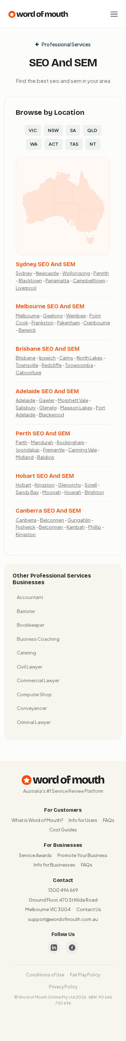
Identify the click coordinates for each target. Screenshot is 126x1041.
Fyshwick (25, 527)
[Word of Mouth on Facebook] (72, 947)
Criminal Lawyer (33, 722)
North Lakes (90, 358)
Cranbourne (96, 322)
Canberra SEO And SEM (48, 510)
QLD (92, 130)
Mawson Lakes (76, 407)
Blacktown (30, 280)
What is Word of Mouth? (37, 820)
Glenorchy (69, 485)
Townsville (27, 365)
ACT (53, 144)
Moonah (51, 492)
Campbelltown (89, 280)
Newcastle (47, 273)
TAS (74, 144)
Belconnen (52, 520)
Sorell (91, 485)
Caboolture (28, 372)
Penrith (101, 273)
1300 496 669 (63, 890)
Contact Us (88, 909)
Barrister (26, 611)
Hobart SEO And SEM (45, 476)
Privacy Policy (63, 986)
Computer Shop (34, 694)
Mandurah (42, 442)
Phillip (94, 527)
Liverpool (26, 288)
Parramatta (57, 280)
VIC (33, 130)
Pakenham (68, 322)
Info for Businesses (54, 865)
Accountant (30, 597)
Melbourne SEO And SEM (50, 306)
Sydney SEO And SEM (45, 264)
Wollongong (76, 273)
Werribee (76, 315)
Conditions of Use (45, 974)
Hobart (23, 485)
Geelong (53, 315)
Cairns (66, 358)
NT (93, 144)
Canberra (26, 520)
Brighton (94, 492)
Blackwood (51, 414)
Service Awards (35, 855)
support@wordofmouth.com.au (63, 919)
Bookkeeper (30, 625)
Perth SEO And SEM (43, 433)
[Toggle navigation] (114, 14)
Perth (21, 442)
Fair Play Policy (85, 974)
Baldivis (45, 457)
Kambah (75, 527)
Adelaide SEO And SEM (47, 391)
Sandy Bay (27, 492)
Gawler (46, 400)
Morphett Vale (73, 400)
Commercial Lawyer (38, 680)
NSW (53, 130)
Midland (25, 457)
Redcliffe (52, 365)
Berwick (27, 330)
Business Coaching (38, 639)
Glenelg (48, 407)
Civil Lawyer (29, 667)
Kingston (45, 485)
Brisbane (25, 358)
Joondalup (28, 450)
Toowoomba (79, 365)
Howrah (72, 492)
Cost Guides (63, 829)
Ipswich (47, 358)
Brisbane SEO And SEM (47, 348)
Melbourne (28, 315)
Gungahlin (79, 520)
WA (33, 144)
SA (73, 130)
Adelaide (25, 400)
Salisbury (26, 407)
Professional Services (66, 44)
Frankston (42, 322)
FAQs (108, 820)
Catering (26, 652)
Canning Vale (82, 450)
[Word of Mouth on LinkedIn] (54, 947)
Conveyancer (32, 708)
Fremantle (54, 450)
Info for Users (83, 820)
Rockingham (70, 442)
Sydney (24, 273)
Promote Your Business (82, 855)
